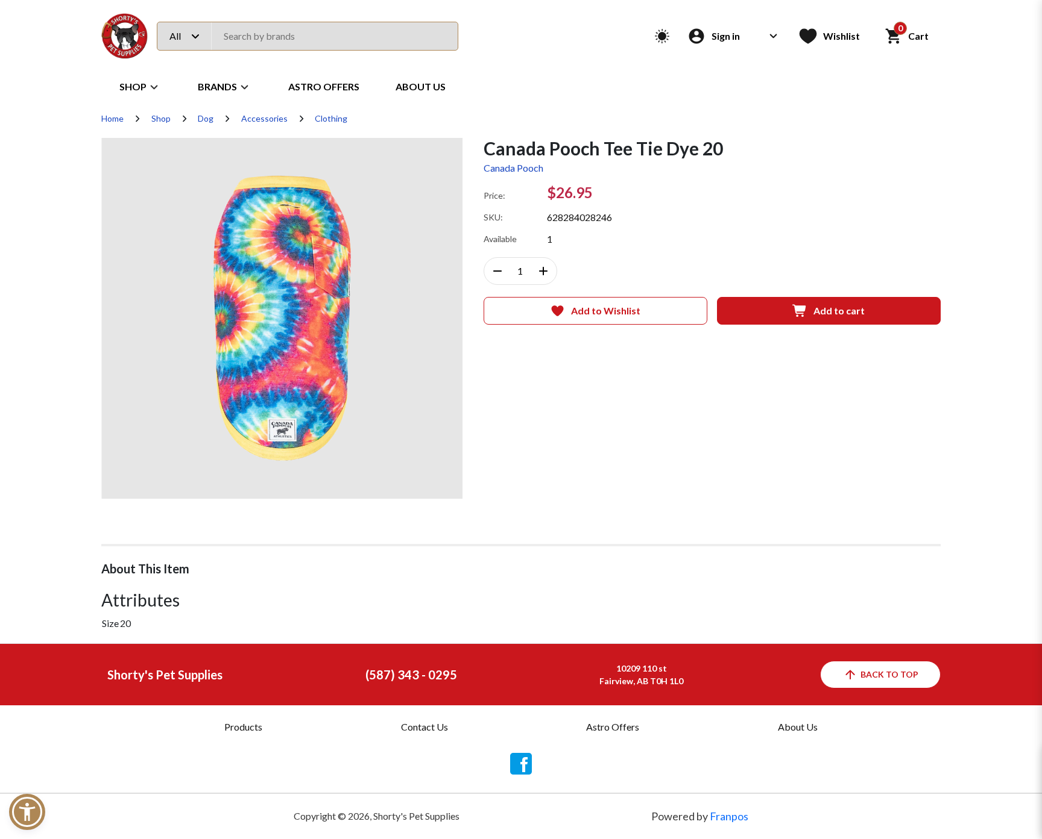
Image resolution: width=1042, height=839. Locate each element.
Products (243, 726)
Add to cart (839, 310)
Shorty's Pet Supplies (165, 674)
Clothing (331, 118)
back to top (889, 674)
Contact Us (424, 726)
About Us (421, 86)
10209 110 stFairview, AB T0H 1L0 (641, 674)
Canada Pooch (513, 167)
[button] (27, 812)
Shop (133, 86)
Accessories (264, 118)
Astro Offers (323, 86)
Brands (217, 86)
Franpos (729, 816)
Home (112, 118)
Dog (205, 118)
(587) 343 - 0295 (411, 674)
